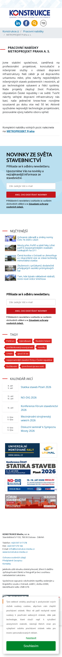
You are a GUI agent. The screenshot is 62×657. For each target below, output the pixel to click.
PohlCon (10, 341)
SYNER (9, 353)
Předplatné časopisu (12, 560)
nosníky (41, 347)
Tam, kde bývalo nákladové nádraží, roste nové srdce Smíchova (36, 277)
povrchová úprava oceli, (33, 366)
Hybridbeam (25, 341)
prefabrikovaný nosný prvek (19, 347)
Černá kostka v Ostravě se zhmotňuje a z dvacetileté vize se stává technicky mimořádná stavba (37, 258)
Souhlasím (31, 646)
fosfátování (11, 366)
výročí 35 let (22, 353)
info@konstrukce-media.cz (22, 548)
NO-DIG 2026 (29, 397)
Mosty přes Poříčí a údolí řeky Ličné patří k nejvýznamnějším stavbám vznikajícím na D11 (36, 248)
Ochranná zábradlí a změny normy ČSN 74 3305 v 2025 (35, 238)
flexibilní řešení (43, 341)
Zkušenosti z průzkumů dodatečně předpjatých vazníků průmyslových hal (35, 268)
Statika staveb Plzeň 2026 (36, 387)
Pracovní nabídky (33, 31)
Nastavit (31, 638)
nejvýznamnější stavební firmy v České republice (29, 360)
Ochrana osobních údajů (14, 557)
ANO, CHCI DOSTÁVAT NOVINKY (31, 194)
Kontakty (7, 563)
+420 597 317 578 (19, 542)
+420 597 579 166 (15, 545)
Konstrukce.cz (11, 31)
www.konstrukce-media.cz (15, 551)
